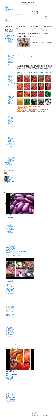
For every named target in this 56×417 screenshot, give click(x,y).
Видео (6, 20)
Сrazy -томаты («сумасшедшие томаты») (10, 94)
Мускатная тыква (11, 87)
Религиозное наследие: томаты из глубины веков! (11, 121)
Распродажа (7, 22)
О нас (6, 19)
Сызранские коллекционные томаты (10, 124)
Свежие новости (8, 170)
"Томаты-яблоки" (11, 48)
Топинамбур (8, 33)
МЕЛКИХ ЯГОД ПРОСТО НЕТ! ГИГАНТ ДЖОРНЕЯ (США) (11, 177)
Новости (6, 7)
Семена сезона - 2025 (10, 38)
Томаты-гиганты (11, 74)
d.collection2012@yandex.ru (24, 107)
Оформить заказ (47, 18)
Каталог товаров (8, 21)
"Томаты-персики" (11, 84)
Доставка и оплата (8, 6)
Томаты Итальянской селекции (10, 103)
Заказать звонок (35, 11)
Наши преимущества (9, 9)
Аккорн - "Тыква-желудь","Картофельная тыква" (12, 53)
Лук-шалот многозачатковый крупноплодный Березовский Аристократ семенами (10, 164)
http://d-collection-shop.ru (35, 106)
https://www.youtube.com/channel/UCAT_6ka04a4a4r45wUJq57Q (34, 111)
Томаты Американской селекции (10, 100)
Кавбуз (9, 78)
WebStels (46, 413)
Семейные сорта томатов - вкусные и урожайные (11, 97)
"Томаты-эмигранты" (11, 64)
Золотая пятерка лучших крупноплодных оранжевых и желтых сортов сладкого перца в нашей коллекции (11, 58)
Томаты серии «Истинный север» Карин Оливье (11, 72)
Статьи (6, 8)
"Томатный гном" (11, 82)
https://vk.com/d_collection (22, 108)
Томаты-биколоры (11, 107)
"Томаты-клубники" (11, 83)
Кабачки (9, 128)
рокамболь (22, 14)
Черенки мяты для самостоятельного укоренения (11, 160)
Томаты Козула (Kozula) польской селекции (11, 68)
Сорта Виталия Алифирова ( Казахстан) (10, 40)
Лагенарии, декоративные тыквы (10, 80)
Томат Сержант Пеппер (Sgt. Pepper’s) (10, 76)
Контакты (7, 24)
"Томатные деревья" (11, 113)
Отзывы (6, 23)
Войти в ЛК (7, 10)
